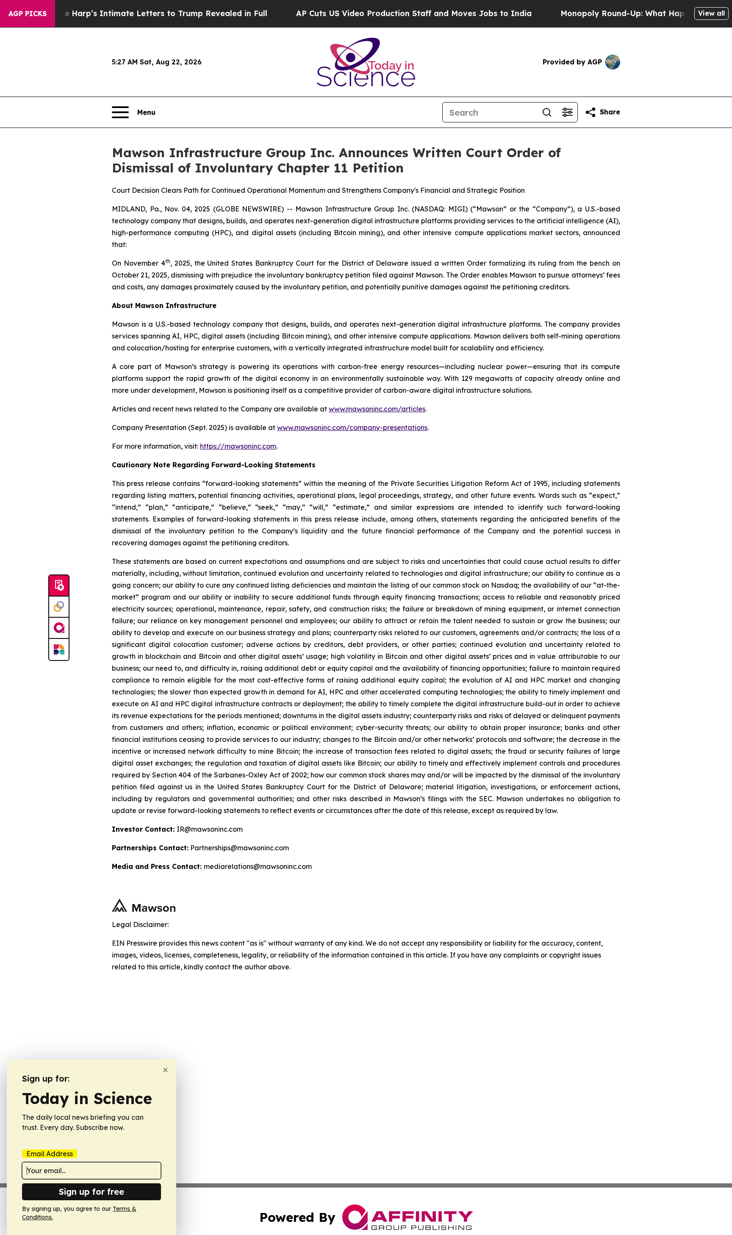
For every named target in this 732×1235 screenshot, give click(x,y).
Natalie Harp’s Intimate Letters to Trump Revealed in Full (153, 13)
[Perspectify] (59, 607)
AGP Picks (27, 13)
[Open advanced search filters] (567, 112)
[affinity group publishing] (59, 628)
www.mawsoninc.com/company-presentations (352, 427)
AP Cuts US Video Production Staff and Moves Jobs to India (414, 13)
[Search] (547, 112)
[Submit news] (59, 586)
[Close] (165, 1070)
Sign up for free (91, 1191)
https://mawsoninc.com (238, 446)
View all (711, 13)
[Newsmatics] (59, 649)
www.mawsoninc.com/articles (377, 409)
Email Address (49, 1153)
